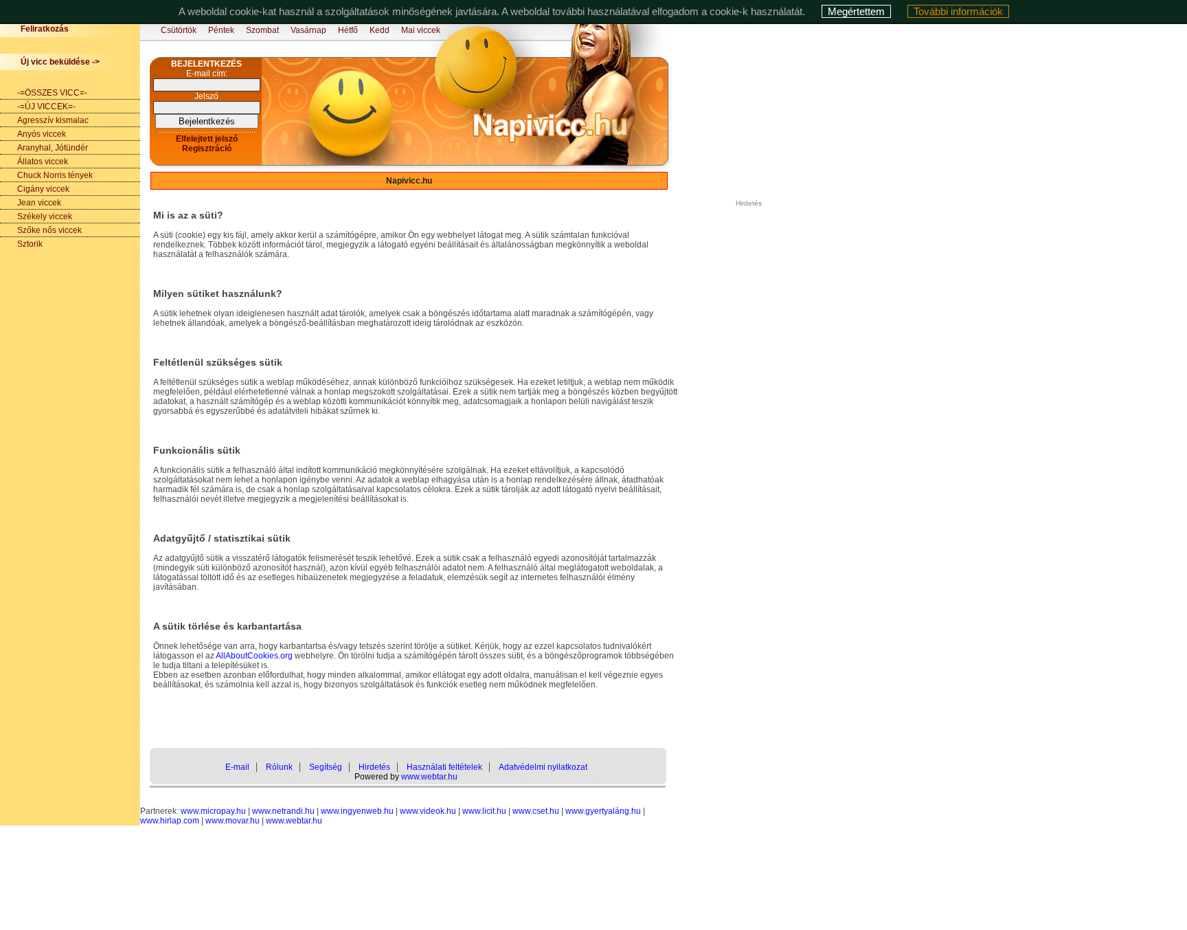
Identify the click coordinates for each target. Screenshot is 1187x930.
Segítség (325, 767)
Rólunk (279, 767)
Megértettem (856, 11)
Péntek (221, 30)
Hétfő (348, 30)
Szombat (262, 30)
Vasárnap (308, 30)
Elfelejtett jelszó (207, 139)
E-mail (237, 767)
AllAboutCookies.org (254, 656)
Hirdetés (374, 767)
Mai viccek (420, 30)
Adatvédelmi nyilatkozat (543, 767)
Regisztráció (206, 148)
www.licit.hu (484, 811)
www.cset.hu (535, 811)
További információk (958, 11)
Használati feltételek (444, 767)
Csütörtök (178, 30)
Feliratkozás (45, 29)
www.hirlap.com (169, 821)
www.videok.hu (428, 811)
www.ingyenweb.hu (357, 811)
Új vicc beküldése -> (60, 62)
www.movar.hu (232, 821)
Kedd (379, 30)
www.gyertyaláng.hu (603, 811)
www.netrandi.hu (283, 811)
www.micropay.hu (213, 811)
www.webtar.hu (429, 777)
